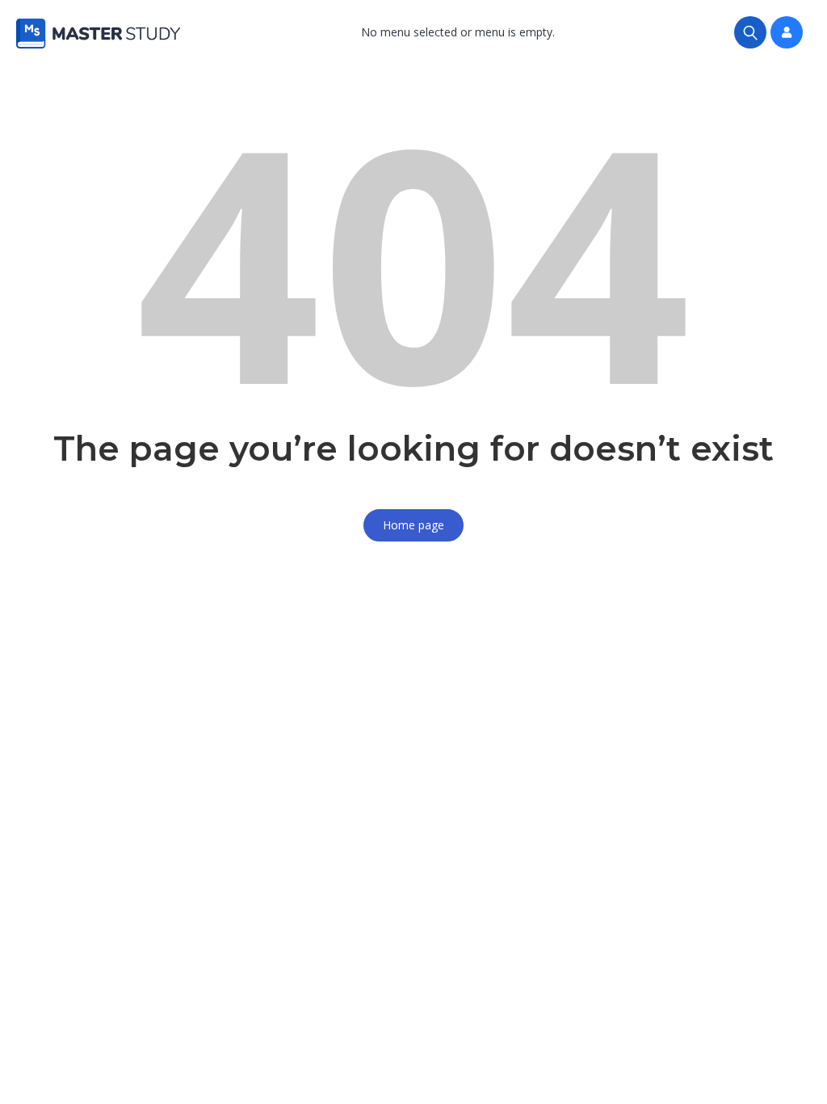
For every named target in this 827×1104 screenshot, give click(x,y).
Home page (413, 525)
